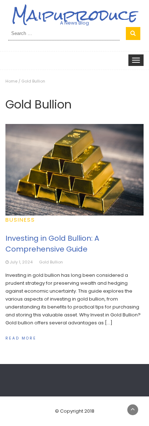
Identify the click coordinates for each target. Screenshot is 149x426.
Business (20, 219)
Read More (21, 338)
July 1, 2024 (21, 262)
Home (11, 81)
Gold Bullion (51, 262)
